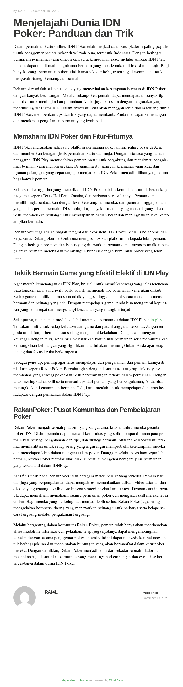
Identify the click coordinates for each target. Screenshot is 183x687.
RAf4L (22, 11)
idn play (155, 319)
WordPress (116, 680)
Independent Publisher (74, 680)
